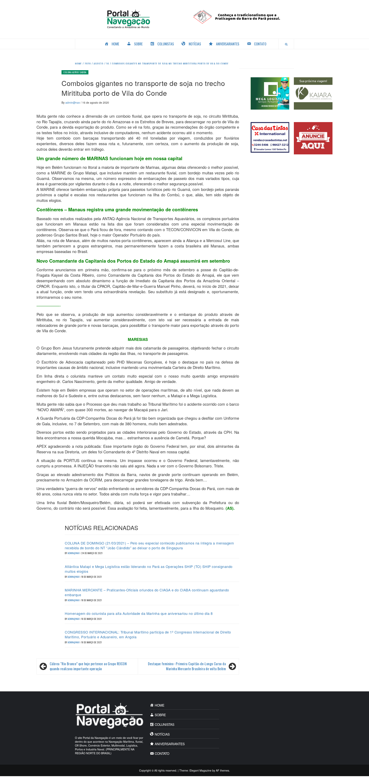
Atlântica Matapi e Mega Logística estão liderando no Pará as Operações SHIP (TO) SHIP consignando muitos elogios (149, 569)
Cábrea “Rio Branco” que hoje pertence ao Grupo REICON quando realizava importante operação (88, 666)
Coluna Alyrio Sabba (74, 72)
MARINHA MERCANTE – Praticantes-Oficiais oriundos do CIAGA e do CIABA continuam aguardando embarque (147, 592)
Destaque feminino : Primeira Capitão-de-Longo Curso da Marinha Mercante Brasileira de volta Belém (187, 666)
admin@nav (73, 102)
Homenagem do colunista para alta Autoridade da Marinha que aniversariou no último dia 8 (139, 613)
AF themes (222, 770)
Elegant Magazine (200, 770)
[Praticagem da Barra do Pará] (240, 16)
